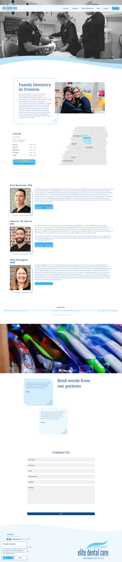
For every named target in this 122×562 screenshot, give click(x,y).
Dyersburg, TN (17, 539)
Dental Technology (107, 310)
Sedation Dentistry (39, 310)
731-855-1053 (16, 137)
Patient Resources (87, 8)
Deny (20, 557)
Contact (116, 8)
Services (66, 8)
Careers (105, 8)
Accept (8, 557)
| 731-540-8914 (26, 539)
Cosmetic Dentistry (61, 314)
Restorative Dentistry (16, 310)
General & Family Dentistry (66, 310)
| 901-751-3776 (27, 547)
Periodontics (89, 310)
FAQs (98, 8)
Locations (75, 8)
